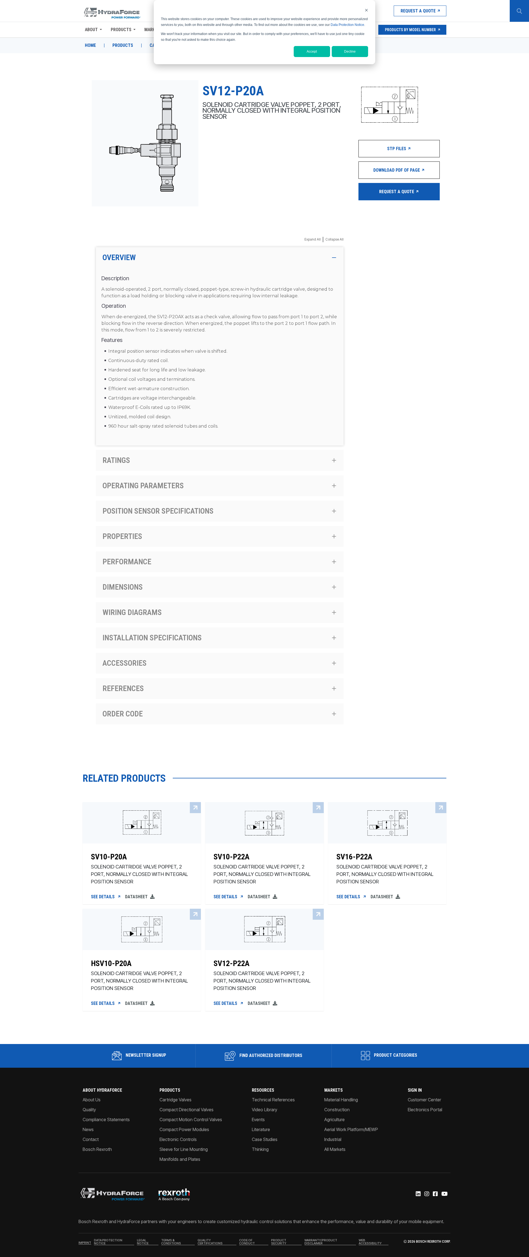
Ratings (116, 460)
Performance (126, 561)
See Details (103, 896)
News (88, 1129)
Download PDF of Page (397, 170)
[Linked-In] (418, 1194)
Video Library (264, 1109)
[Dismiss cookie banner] (366, 10)
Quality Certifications (210, 1242)
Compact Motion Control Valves (191, 1119)
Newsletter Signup (145, 1055)
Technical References (273, 1099)
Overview (119, 257)
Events (258, 1119)
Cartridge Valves (175, 1099)
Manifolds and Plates (180, 1159)
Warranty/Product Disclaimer (320, 1242)
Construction (337, 1109)
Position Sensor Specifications (158, 511)
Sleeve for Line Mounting (184, 1149)
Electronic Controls (178, 1139)
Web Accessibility (370, 1242)
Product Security (278, 1242)
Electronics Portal (425, 1109)
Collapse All (334, 239)
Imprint (85, 1243)
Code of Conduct (247, 1242)
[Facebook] (435, 1194)
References (123, 688)
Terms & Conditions (171, 1242)
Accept (312, 51)
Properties (122, 536)
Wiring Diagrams (132, 612)
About (91, 29)
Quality (89, 1109)
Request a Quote (418, 11)
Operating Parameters (143, 485)
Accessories (124, 663)
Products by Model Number (410, 30)
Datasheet (137, 896)
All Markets (335, 1149)
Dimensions (122, 587)
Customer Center (424, 1099)
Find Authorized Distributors (270, 1055)
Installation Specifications (152, 637)
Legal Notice (143, 1242)
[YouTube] (444, 1194)
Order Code (122, 713)
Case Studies (264, 1139)
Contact (91, 1139)
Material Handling (341, 1099)
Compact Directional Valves (187, 1109)
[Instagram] (426, 1194)
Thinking (260, 1149)
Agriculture (334, 1119)
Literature (261, 1129)
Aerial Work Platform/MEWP (351, 1129)
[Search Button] (519, 11)
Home (90, 45)
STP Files (397, 148)
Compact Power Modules (184, 1129)
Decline (350, 51)
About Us (92, 1099)
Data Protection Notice (347, 25)
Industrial (332, 1139)
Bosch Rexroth (97, 1149)
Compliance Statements (106, 1119)
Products (121, 29)
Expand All (312, 239)
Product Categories (395, 1055)
